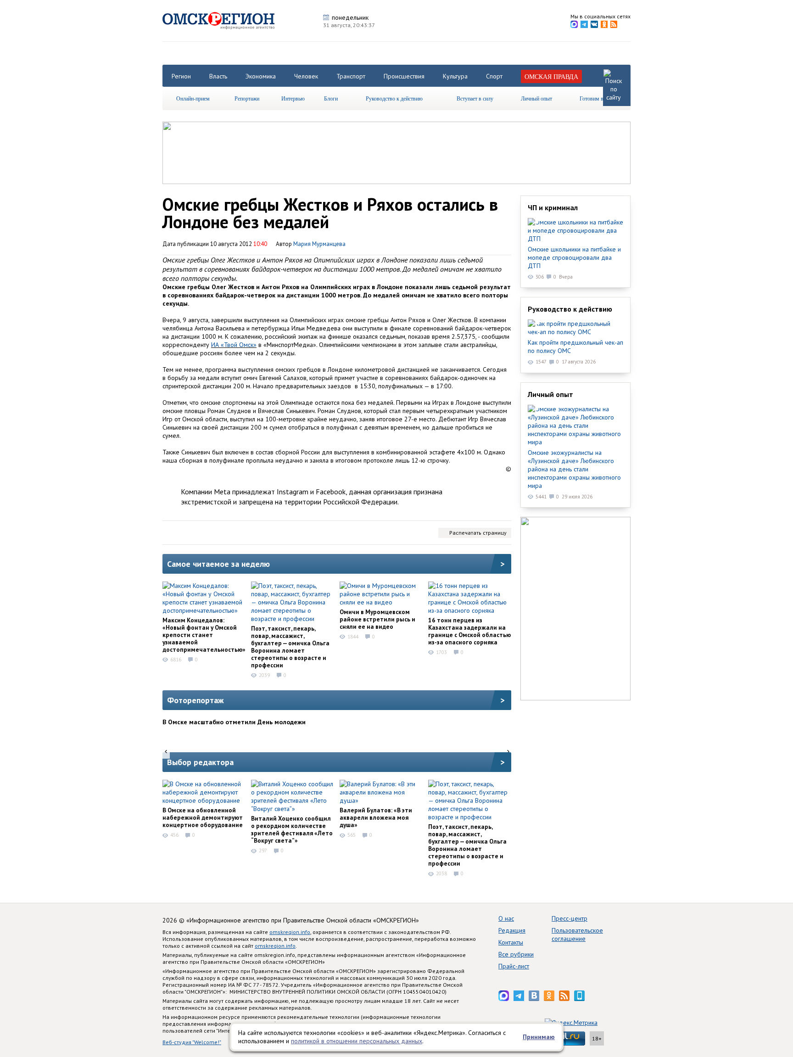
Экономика (261, 76)
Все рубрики (516, 954)
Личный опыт (536, 98)
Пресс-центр (569, 918)
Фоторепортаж (195, 700)
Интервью (293, 98)
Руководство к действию (394, 98)
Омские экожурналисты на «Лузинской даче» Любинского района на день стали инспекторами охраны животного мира (574, 469)
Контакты (510, 942)
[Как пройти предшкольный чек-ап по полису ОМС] (575, 327)
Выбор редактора (200, 762)
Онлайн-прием (193, 98)
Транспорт (350, 76)
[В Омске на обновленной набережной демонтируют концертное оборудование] (203, 792)
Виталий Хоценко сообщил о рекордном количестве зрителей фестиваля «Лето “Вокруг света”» (292, 829)
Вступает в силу (475, 98)
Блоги (331, 98)
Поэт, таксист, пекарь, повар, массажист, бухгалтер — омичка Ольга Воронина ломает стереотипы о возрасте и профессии (290, 646)
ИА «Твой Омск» (234, 345)
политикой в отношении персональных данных (356, 1041)
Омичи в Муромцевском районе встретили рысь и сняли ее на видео (377, 619)
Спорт (494, 76)
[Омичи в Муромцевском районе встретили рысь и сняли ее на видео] (381, 594)
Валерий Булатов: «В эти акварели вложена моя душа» (376, 817)
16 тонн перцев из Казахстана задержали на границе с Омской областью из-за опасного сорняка (469, 631)
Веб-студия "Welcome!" (191, 1042)
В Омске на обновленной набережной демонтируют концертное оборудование (202, 817)
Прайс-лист (513, 966)
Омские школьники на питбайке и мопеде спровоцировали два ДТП (574, 257)
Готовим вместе (598, 98)
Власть (218, 76)
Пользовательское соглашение (577, 934)
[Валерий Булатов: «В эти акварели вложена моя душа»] (381, 792)
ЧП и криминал (553, 207)
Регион (181, 76)
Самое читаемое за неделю (218, 564)
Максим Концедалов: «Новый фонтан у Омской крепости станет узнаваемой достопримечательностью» (204, 635)
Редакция (511, 930)
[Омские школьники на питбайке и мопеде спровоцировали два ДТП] (575, 230)
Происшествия (404, 76)
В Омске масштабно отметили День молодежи (234, 722)
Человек (306, 76)
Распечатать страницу (478, 532)
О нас (506, 918)
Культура (455, 76)
